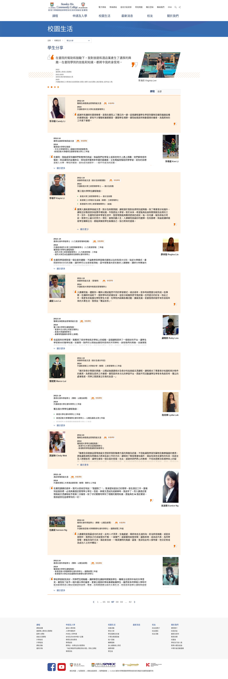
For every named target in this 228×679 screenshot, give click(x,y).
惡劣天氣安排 (126, 7)
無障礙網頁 (103, 671)
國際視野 (111, 648)
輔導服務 (111, 643)
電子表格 (102, 7)
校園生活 (104, 16)
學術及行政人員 (176, 643)
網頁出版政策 (92, 671)
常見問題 (138, 7)
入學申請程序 (70, 631)
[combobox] (168, 91)
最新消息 (127, 16)
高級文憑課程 (41, 637)
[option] (114, 67)
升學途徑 (39, 640)
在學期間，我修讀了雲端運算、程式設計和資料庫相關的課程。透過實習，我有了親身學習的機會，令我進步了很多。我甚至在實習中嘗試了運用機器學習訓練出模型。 (93, 62)
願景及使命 (175, 634)
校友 (150, 16)
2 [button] (51, 87)
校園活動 (111, 628)
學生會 (110, 651)
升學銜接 (39, 643)
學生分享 (111, 631)
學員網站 (113, 7)
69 (121, 602)
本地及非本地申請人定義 (74, 637)
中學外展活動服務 (177, 648)
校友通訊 (155, 631)
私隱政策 (82, 671)
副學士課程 (40, 634)
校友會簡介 (156, 628)
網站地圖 (73, 671)
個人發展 (111, 640)
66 (108, 602)
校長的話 (174, 631)
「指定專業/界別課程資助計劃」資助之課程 (81, 648)
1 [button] (48, 87)
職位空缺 (149, 7)
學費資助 (69, 651)
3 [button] (55, 87)
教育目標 (174, 637)
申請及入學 (80, 16)
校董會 (173, 640)
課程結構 (39, 628)
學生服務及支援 (113, 634)
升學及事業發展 (113, 637)
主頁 (49, 40)
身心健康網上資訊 (114, 645)
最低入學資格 (70, 628)
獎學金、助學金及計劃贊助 (75, 645)
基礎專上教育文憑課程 (44, 631)
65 (104, 602)
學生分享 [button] (70, 41)
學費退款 (69, 643)
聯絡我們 (160, 7)
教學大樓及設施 (176, 645)
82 (130, 602)
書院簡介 (174, 628)
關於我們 (173, 16)
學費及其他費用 (71, 640)
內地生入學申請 (71, 634)
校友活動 (155, 634)
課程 (55, 16)
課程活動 (39, 645)
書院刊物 (39, 648)
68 (117, 602)
